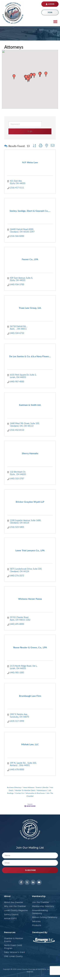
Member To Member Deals (25, 790)
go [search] (31, 131)
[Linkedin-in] (33, 882)
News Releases (28, 787)
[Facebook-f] (21, 882)
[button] (55, 21)
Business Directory (14, 787)
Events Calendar (42, 787)
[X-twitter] (27, 882)
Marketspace (42, 790)
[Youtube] (39, 882)
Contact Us (19, 793)
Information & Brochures (35, 793)
